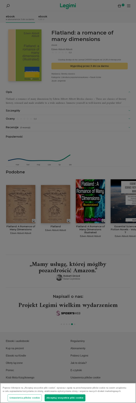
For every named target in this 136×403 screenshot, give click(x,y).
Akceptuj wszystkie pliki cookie (65, 397)
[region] (68, 393)
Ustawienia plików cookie (24, 397)
